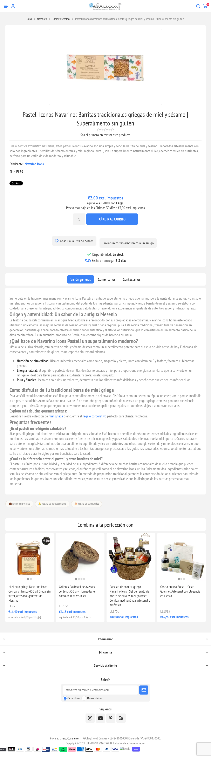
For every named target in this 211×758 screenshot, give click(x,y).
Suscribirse (74, 698)
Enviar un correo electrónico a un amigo (128, 243)
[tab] (80, 279)
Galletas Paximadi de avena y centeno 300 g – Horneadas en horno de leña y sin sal (77, 591)
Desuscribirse (94, 698)
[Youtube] (100, 718)
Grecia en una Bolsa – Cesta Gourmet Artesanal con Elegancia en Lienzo (180, 591)
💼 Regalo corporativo (19, 503)
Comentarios (107, 279)
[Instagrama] (90, 718)
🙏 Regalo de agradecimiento (52, 503)
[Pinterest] (110, 718)
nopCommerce (71, 738)
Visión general (80, 279)
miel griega (56, 416)
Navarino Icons (34, 164)
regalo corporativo (94, 416)
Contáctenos (132, 279)
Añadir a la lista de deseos (76, 241)
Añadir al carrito (112, 219)
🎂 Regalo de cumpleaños (86, 503)
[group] (29, 557)
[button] (28, 579)
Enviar (143, 690)
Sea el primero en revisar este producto (105, 134)
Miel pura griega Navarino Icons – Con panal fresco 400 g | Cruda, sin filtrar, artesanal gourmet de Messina (29, 594)
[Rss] (121, 718)
